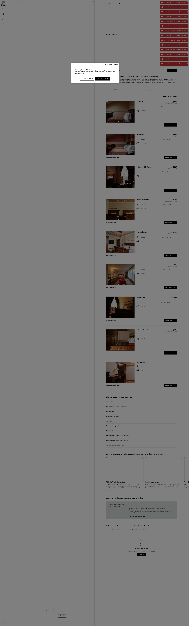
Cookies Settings (87, 78)
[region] (95, 73)
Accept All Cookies (102, 78)
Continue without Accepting (111, 64)
